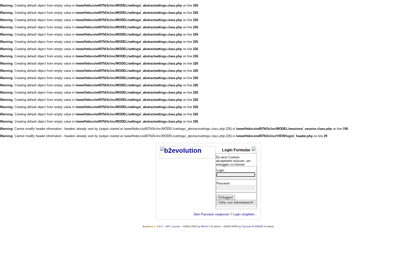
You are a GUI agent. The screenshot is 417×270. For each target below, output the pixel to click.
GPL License (173, 226)
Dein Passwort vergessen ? (213, 214)
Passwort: (223, 183)
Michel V (205, 226)
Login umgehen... (245, 214)
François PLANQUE (253, 226)
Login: (220, 170)
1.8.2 (153, 226)
